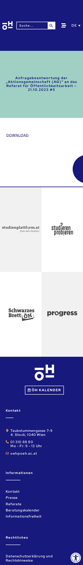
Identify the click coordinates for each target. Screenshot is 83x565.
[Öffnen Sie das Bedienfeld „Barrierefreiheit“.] (76, 558)
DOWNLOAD (17, 135)
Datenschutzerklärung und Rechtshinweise (29, 558)
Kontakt (13, 491)
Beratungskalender (23, 510)
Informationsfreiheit (24, 516)
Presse (12, 497)
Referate (14, 504)
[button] (63, 25)
